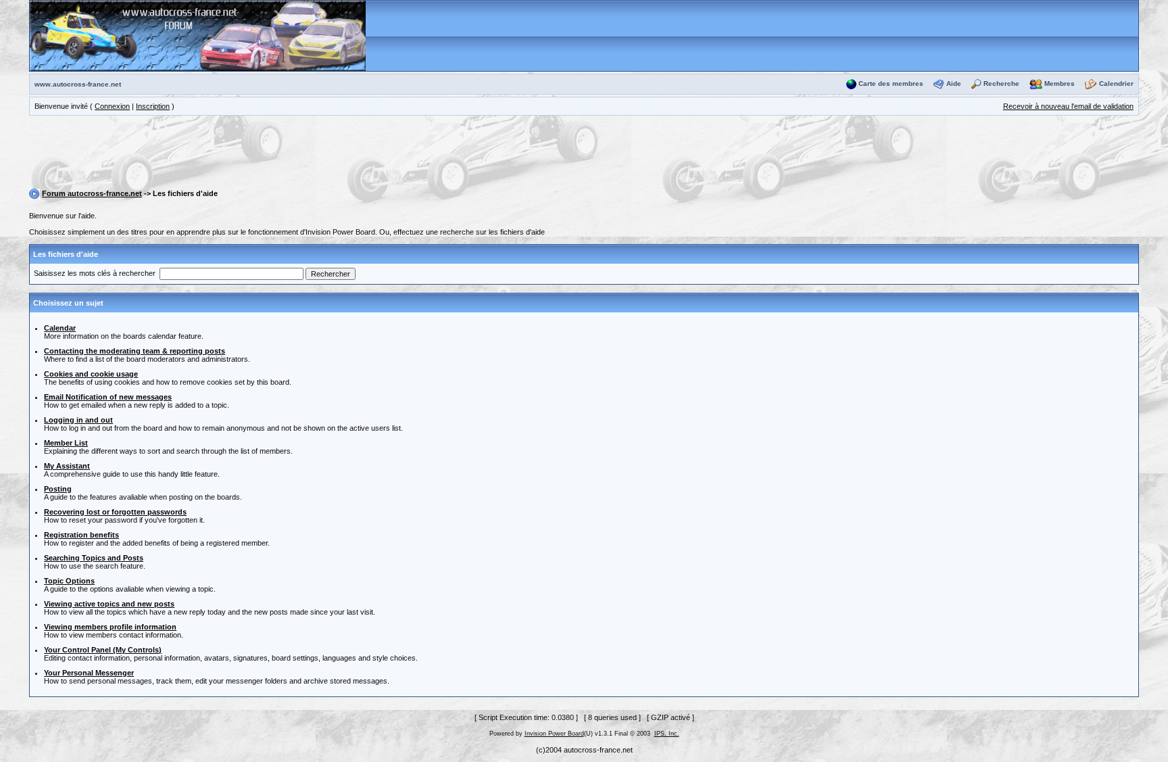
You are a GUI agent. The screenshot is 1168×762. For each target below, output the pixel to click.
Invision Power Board (554, 733)
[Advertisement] (584, 154)
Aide (953, 83)
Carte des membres (890, 83)
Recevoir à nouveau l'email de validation (1068, 106)
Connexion (112, 106)
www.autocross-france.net (77, 84)
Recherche (1001, 83)
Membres (1059, 83)
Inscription (153, 106)
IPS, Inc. (666, 733)
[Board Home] (198, 35)
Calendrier (1116, 83)
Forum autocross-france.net (92, 193)
